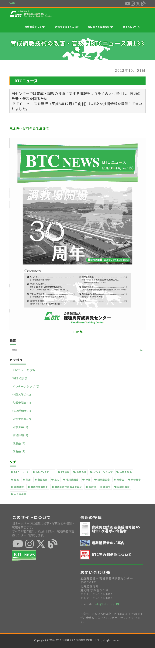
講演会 (106, 486)
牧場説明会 (72, 479)
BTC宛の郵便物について (112, 554)
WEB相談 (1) (20, 378)
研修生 (120, 479)
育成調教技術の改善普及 (68, 486)
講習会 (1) (18, 451)
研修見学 (135, 479)
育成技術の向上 (39, 486)
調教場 (92, 486)
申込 (88, 479)
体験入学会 (125, 472)
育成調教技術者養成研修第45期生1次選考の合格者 (116, 528)
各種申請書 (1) (21, 403)
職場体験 (18, 486)
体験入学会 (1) (21, 394)
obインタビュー (44, 472)
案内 (56, 479)
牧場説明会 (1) (21, 411)
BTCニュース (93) (23, 370)
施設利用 (42, 479)
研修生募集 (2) (21, 419)
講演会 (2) (18, 443)
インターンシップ (103, 472)
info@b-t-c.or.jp (105, 604)
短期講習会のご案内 (108, 542)
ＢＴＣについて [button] (132, 26)
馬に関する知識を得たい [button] (101, 26)
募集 (16, 479)
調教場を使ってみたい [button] (67, 26)
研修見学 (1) (20, 427)
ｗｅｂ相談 (19, 494)
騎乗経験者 (123, 486)
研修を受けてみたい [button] (36, 26)
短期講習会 (103, 479)
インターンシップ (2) (25, 386)
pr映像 (65, 472)
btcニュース (21, 472)
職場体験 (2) (20, 435)
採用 (28, 479)
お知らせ (81, 472)
